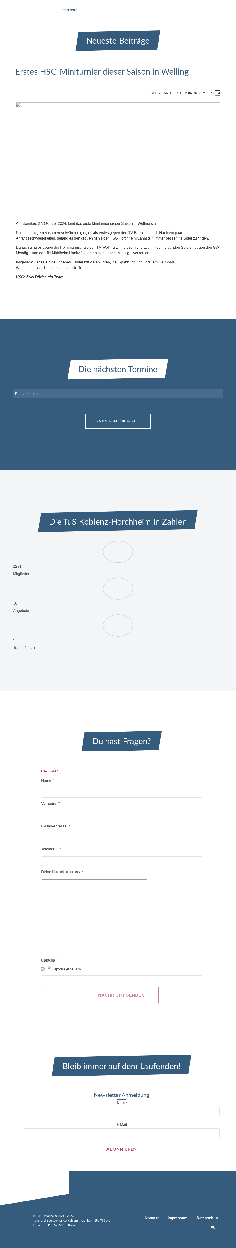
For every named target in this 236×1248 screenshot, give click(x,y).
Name (46, 781)
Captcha (48, 960)
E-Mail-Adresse (54, 826)
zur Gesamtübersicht (118, 421)
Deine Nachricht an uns (60, 872)
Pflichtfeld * (49, 771)
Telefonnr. (49, 849)
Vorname (48, 803)
